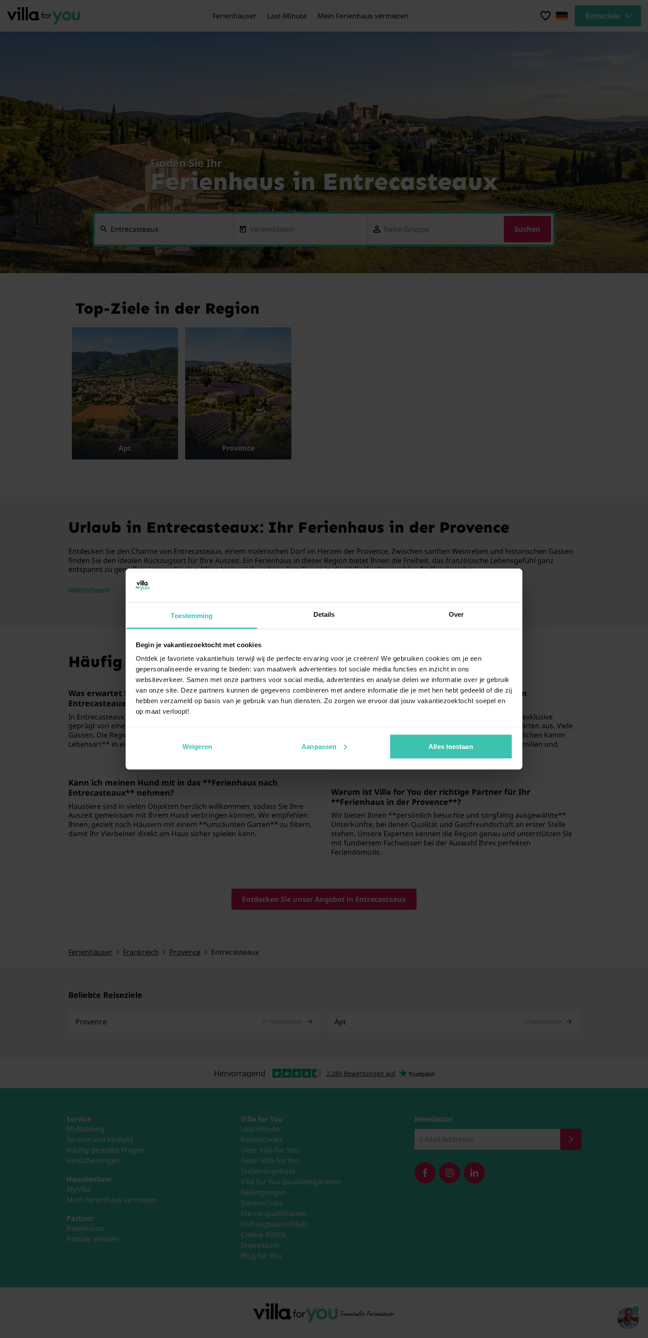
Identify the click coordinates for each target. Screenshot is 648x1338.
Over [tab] (456, 614)
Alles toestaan (450, 746)
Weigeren (197, 746)
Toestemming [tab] (191, 615)
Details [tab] (324, 614)
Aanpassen (319, 746)
